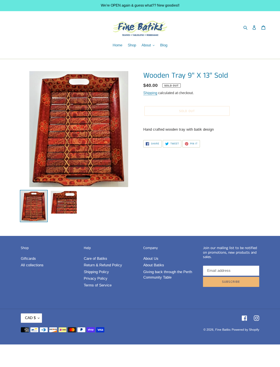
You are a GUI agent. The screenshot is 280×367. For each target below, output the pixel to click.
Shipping (150, 93)
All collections (32, 265)
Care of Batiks (95, 258)
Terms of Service (98, 285)
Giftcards (28, 258)
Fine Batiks (223, 329)
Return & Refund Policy (103, 265)
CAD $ (30, 318)
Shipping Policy (96, 272)
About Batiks (153, 265)
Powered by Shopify (245, 329)
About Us (150, 258)
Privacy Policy (95, 278)
